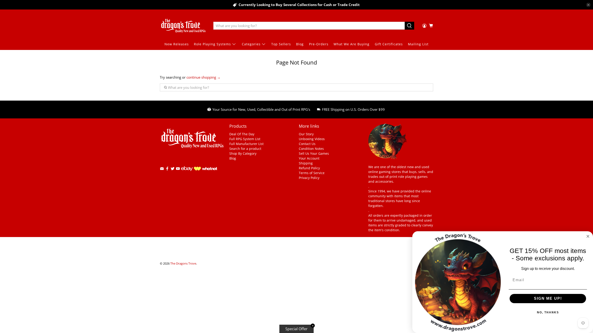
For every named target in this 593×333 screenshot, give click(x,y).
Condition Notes (311, 148)
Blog (300, 44)
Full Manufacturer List (246, 144)
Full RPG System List (244, 139)
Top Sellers (281, 44)
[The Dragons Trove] (183, 26)
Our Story (306, 134)
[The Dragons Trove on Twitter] (172, 169)
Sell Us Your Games (314, 153)
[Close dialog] (588, 236)
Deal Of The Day (241, 134)
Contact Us (307, 144)
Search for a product (245, 148)
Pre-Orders (318, 44)
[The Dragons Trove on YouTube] (178, 169)
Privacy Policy (309, 178)
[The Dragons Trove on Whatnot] (205, 169)
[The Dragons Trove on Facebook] (167, 169)
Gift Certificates (389, 44)
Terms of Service (312, 173)
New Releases (176, 44)
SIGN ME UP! (548, 298)
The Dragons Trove (183, 263)
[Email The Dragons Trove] (162, 169)
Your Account (309, 158)
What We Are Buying (351, 44)
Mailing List (418, 44)
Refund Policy (309, 168)
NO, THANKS (548, 312)
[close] (588, 5)
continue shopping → (203, 77)
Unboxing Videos (312, 139)
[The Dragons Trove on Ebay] (187, 173)
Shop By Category (242, 153)
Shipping (306, 163)
